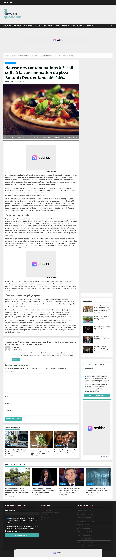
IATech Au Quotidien (84, 539)
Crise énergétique (62, 26)
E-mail (8, 403)
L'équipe (44, 519)
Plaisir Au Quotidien (84, 535)
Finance (37, 26)
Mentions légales (47, 515)
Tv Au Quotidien (83, 525)
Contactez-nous (46, 510)
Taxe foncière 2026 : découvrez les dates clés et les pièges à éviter (16, 439)
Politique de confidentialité (50, 513)
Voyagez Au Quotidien (85, 542)
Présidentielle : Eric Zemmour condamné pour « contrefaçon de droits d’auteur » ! (102, 338)
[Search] (112, 26)
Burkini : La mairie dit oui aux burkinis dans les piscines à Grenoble (101, 318)
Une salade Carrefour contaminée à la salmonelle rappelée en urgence (41, 439)
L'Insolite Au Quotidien (85, 521)
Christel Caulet (9, 81)
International (48, 26)
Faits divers (28, 26)
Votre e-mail (88, 368)
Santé (14, 63)
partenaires (94, 391)
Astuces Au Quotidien (85, 514)
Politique (17, 26)
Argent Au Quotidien (84, 532)
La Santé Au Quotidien (85, 510)
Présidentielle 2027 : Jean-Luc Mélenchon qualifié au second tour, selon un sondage (71, 477)
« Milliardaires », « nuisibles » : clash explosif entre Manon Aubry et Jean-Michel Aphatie (44, 477)
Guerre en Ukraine (77, 26)
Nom (7, 396)
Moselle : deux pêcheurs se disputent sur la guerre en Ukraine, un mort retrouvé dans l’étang (17, 477)
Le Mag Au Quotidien (84, 528)
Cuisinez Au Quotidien (85, 546)
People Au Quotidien (84, 518)
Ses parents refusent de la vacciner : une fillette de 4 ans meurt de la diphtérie (98, 477)
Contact (90, 26)
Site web (8, 410)
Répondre (16, 359)
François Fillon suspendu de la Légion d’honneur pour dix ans (65, 439)
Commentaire (10, 371)
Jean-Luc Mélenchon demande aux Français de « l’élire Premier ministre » (102, 328)
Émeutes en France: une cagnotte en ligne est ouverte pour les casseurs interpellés (101, 348)
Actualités (7, 26)
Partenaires (45, 517)
